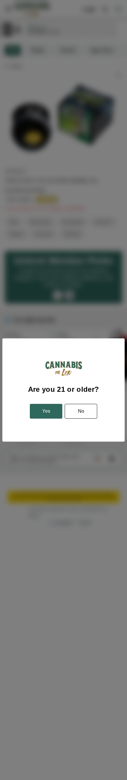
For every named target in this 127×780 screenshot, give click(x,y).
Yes (46, 411)
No (81, 411)
